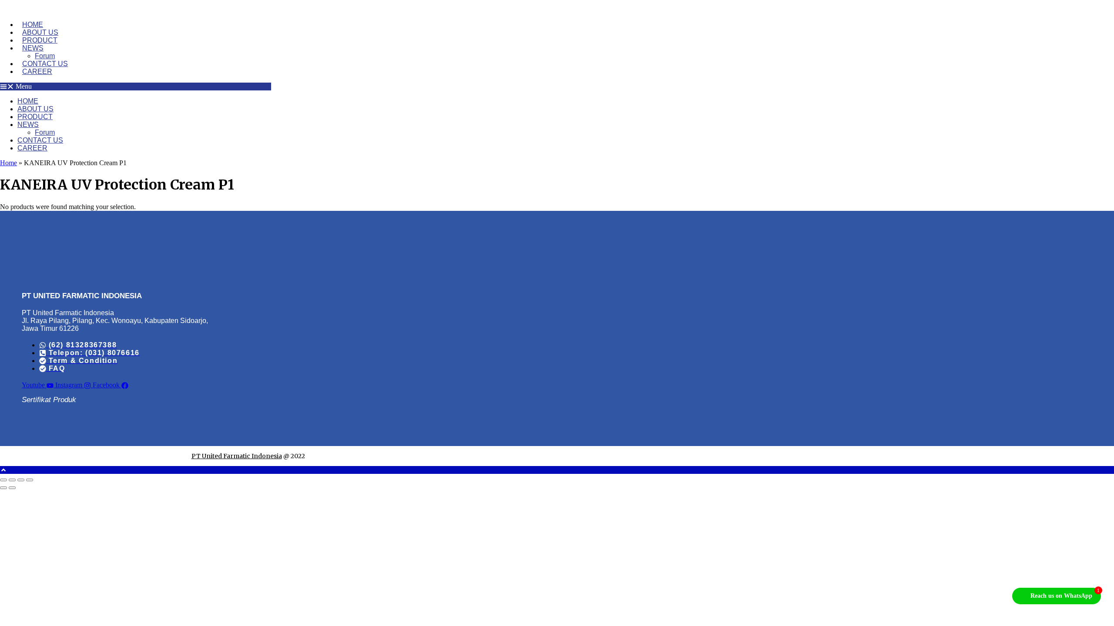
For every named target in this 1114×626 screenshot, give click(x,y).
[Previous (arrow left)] (3, 487)
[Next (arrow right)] (12, 487)
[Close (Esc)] (29, 480)
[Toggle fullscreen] (12, 480)
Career (37, 71)
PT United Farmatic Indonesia (236, 456)
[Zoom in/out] (3, 480)
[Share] (20, 480)
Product (39, 40)
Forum (45, 56)
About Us (40, 32)
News (33, 48)
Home (32, 24)
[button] (135, 86)
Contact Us (45, 63)
